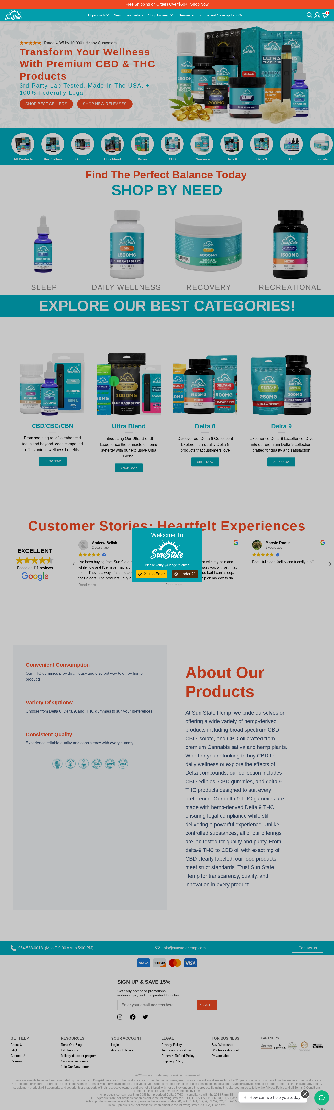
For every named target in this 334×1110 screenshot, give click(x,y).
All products (97, 15)
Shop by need (159, 15)
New (117, 15)
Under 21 (188, 574)
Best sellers (134, 15)
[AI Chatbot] (321, 1097)
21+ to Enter (154, 574)
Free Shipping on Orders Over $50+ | (167, 4)
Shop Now (199, 4)
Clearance (186, 15)
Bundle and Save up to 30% (220, 15)
